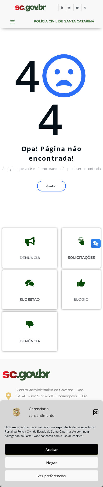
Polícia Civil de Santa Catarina (64, 21)
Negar (51, 462)
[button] (95, 412)
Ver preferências (52, 475)
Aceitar (52, 449)
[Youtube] (77, 7)
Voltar (53, 186)
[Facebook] (61, 7)
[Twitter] (69, 7)
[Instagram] (84, 7)
